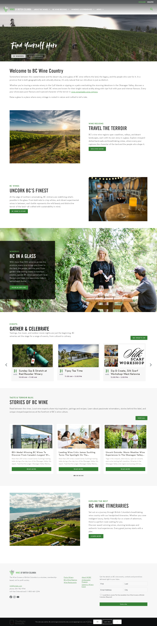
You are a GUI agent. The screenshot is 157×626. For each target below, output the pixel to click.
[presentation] (31, 436)
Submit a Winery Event (88, 586)
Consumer (142, 2)
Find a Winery (68, 577)
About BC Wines (41, 9)
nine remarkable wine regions (84, 91)
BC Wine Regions (59, 9)
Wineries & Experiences (81, 9)
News (99, 9)
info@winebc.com (16, 586)
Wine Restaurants (70, 582)
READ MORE (36, 469)
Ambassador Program (86, 581)
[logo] (17, 9)
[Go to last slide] (13, 441)
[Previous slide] (6, 364)
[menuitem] (142, 1)
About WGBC (86, 577)
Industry (150, 2)
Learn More (107, 621)
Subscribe (123, 604)
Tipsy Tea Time (74, 370)
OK (97, 621)
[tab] (74, 475)
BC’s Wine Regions (70, 580)
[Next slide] (150, 364)
